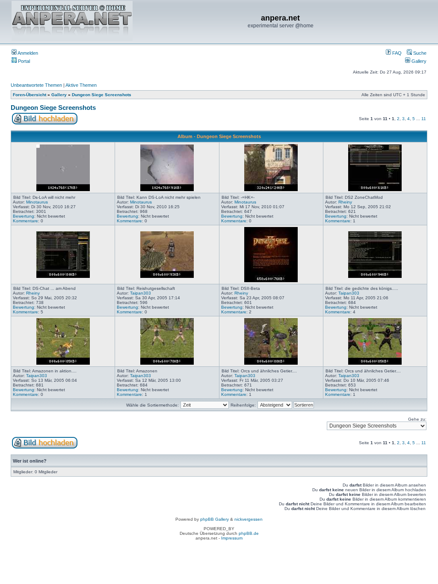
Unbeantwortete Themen (36, 85)
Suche (419, 53)
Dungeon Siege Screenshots (101, 94)
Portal (23, 61)
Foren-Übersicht (29, 94)
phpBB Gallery (214, 519)
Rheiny (345, 202)
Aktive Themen (81, 85)
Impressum (232, 538)
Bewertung (23, 216)
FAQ (396, 53)
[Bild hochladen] (44, 123)
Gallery (418, 61)
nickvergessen (248, 519)
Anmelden (27, 53)
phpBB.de (249, 533)
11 (423, 118)
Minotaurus (37, 202)
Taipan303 (140, 293)
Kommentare (25, 220)
